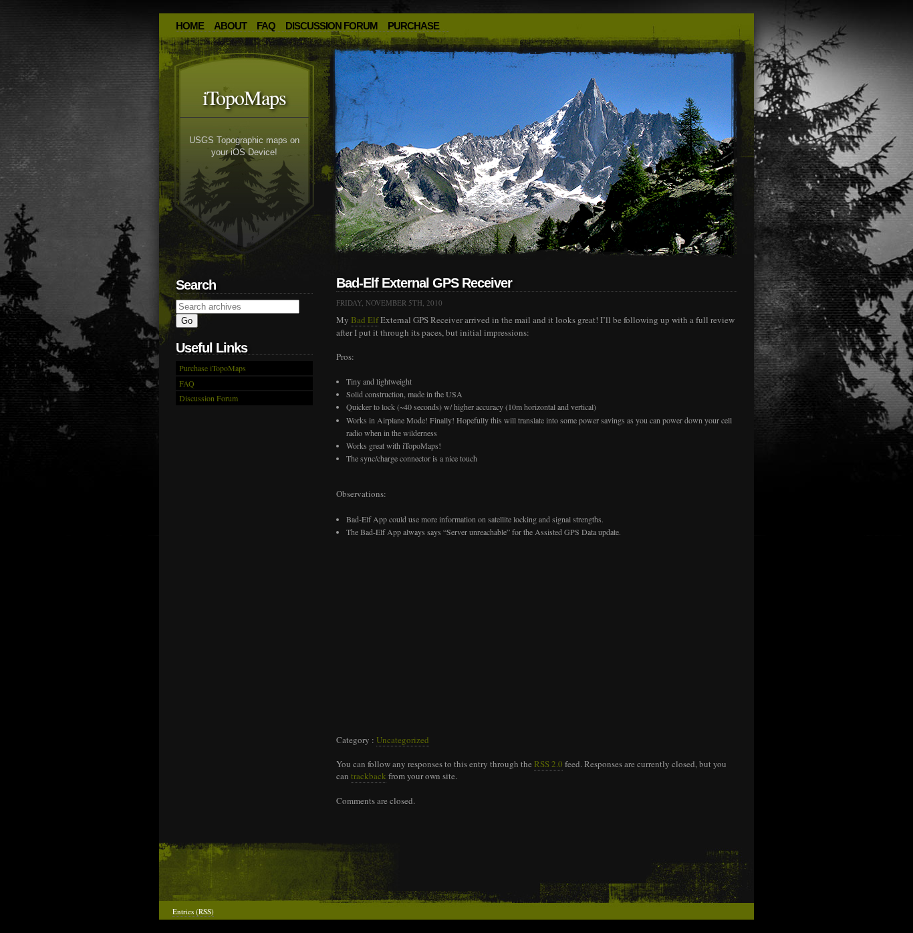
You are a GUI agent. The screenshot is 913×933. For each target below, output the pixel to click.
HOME (190, 25)
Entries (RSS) (193, 911)
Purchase (413, 25)
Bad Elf (364, 320)
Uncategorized (402, 740)
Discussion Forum (331, 25)
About (230, 25)
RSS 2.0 (548, 764)
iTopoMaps (244, 97)
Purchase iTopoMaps (212, 367)
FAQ (266, 25)
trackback (368, 776)
